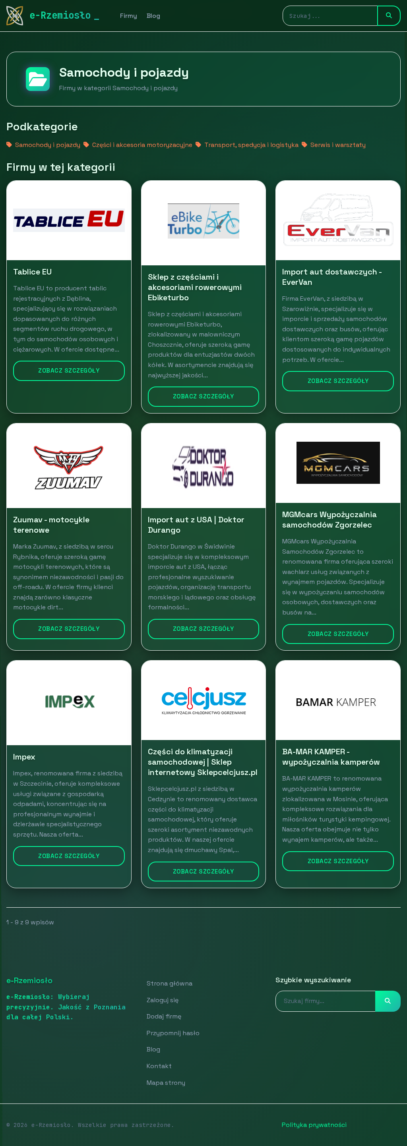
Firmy (128, 16)
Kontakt (159, 1066)
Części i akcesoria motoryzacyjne (141, 145)
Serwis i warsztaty (337, 145)
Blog (153, 16)
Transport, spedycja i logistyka (250, 145)
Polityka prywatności (314, 1125)
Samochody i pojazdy (47, 145)
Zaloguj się (162, 1000)
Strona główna (169, 983)
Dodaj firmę (164, 1016)
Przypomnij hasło (173, 1033)
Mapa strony (166, 1082)
